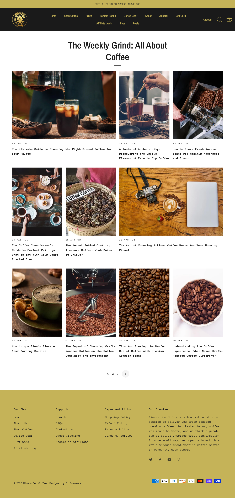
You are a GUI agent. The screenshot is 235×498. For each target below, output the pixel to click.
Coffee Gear (130, 16)
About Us (21, 423)
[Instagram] (178, 459)
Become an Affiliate (72, 441)
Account (207, 20)
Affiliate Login (104, 23)
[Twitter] (150, 459)
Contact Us (64, 429)
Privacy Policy (117, 429)
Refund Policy (116, 423)
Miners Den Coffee (35, 483)
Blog (122, 23)
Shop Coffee (71, 16)
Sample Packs (108, 16)
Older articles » (125, 374)
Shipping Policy (118, 417)
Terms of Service (119, 435)
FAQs (59, 423)
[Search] (219, 19)
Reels (136, 23)
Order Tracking (68, 435)
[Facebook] (160, 459)
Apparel (163, 16)
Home (53, 16)
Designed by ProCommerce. (66, 483)
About (148, 16)
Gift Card (181, 16)
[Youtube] (169, 459)
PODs (89, 16)
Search (61, 417)
